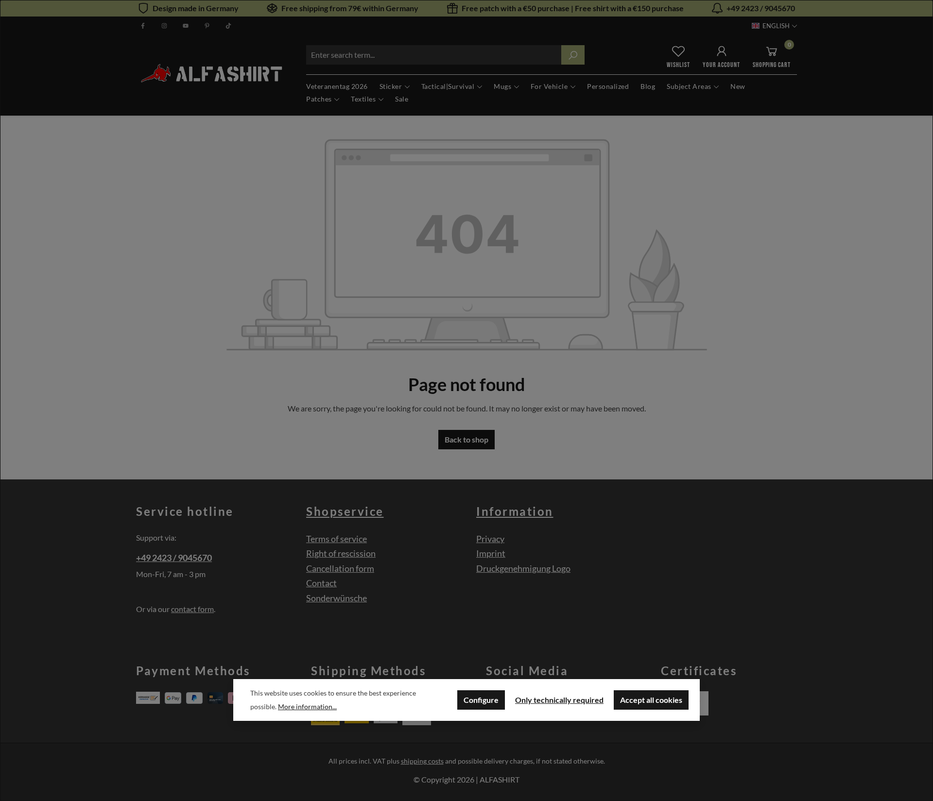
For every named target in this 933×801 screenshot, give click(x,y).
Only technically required (559, 699)
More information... (307, 706)
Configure (481, 699)
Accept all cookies (651, 699)
